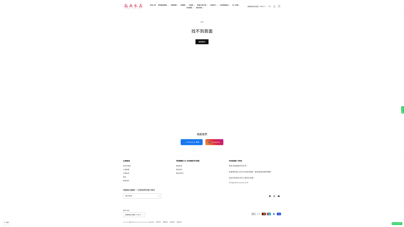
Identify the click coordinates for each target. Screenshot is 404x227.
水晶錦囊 (126, 169)
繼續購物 (202, 42)
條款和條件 (180, 173)
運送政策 (172, 222)
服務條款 (165, 222)
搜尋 (124, 177)
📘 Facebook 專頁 (191, 142)
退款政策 (179, 169)
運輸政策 (179, 166)
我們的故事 (127, 166)
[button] (269, 6)
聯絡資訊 (179, 222)
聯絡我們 (126, 180)
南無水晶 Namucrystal (135, 222)
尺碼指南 (126, 173)
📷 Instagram (214, 142)
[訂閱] (158, 195)
